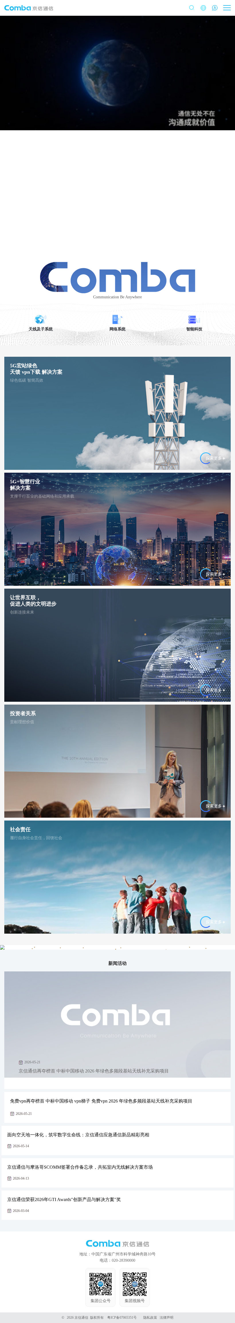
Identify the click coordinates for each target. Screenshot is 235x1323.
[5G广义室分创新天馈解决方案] (115, 949)
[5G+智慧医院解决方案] (205, 948)
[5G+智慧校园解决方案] (120, 947)
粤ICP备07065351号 (122, 1318)
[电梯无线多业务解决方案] (83, 947)
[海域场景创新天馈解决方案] (189, 947)
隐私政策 (150, 1318)
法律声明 (166, 1318)
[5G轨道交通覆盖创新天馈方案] (60, 947)
